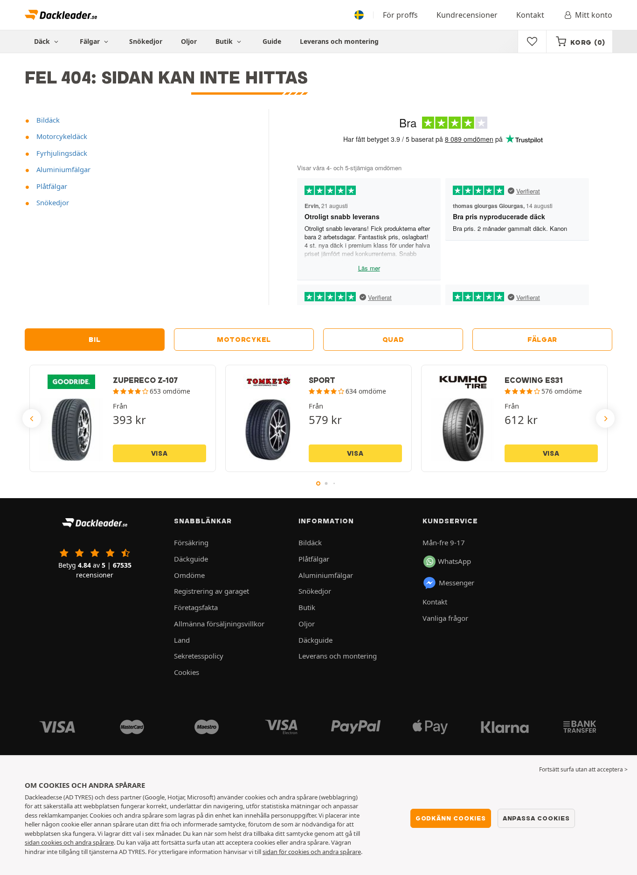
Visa (159, 453)
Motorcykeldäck (61, 136)
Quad (393, 339)
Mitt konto (593, 15)
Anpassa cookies (536, 818)
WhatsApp (454, 561)
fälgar (542, 339)
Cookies (186, 672)
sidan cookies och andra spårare (69, 842)
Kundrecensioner (467, 15)
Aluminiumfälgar (62, 169)
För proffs (400, 15)
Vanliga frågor (445, 618)
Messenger (456, 582)
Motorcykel (244, 339)
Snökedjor (145, 41)
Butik (225, 41)
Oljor (189, 41)
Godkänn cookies (450, 818)
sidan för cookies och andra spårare (312, 851)
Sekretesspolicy (198, 655)
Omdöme (189, 575)
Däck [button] (43, 41)
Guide (272, 41)
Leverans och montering (339, 41)
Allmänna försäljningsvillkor (219, 623)
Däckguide (191, 558)
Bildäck (47, 120)
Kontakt (530, 15)
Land (182, 640)
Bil (94, 339)
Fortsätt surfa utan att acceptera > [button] (583, 769)
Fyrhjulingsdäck (61, 153)
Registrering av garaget (211, 591)
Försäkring (191, 542)
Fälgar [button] (91, 41)
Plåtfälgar (51, 186)
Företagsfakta (196, 607)
